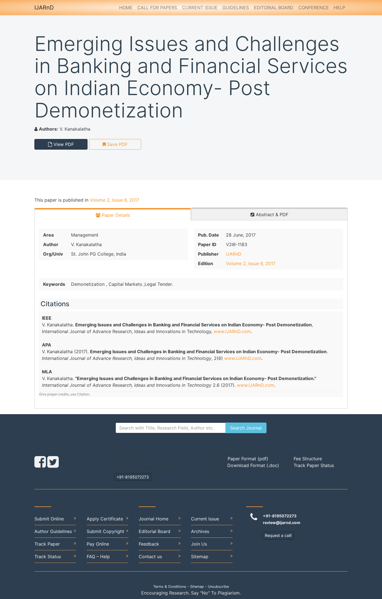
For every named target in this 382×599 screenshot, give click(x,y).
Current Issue (200, 7)
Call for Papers (157, 7)
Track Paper (47, 544)
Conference (313, 7)
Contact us (150, 556)
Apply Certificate (105, 519)
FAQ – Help (98, 556)
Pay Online (98, 544)
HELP (339, 7)
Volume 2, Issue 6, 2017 (114, 200)
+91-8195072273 (133, 477)
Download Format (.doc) (253, 465)
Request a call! (278, 535)
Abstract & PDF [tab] (271, 214)
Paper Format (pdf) (248, 458)
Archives (200, 531)
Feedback (149, 544)
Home (126, 7)
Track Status (47, 556)
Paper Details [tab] (115, 215)
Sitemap (199, 556)
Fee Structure (308, 458)
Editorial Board (273, 7)
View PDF (63, 144)
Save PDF (117, 144)
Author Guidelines (53, 531)
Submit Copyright (105, 531)
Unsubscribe (218, 586)
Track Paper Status (314, 465)
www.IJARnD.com (232, 331)
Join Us (199, 544)
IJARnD (44, 7)
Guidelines (235, 7)
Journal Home (153, 519)
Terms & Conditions (169, 586)
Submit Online (49, 519)
